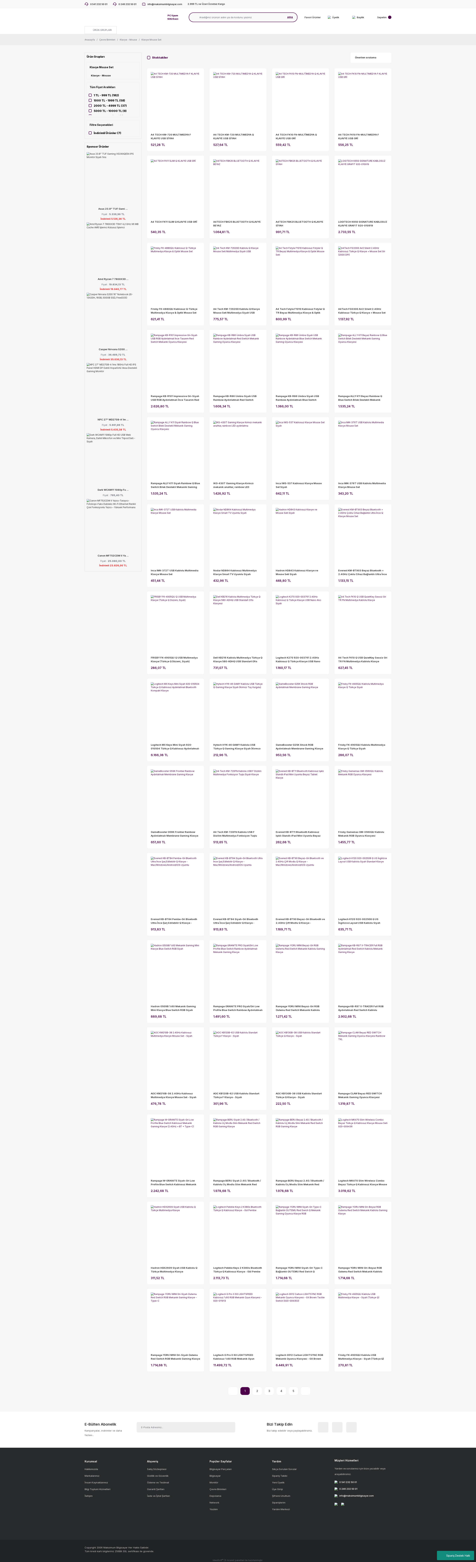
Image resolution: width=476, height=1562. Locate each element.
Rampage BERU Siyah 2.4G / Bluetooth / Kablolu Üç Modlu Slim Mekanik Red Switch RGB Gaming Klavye (237, 1182)
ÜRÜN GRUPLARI (102, 29)
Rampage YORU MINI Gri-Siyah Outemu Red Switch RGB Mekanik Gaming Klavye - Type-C (175, 1357)
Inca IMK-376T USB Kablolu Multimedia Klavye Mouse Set (362, 485)
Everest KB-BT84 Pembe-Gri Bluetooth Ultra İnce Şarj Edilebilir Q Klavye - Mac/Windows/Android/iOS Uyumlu (174, 921)
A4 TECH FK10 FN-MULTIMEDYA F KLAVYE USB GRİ (358, 136)
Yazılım (214, 1509)
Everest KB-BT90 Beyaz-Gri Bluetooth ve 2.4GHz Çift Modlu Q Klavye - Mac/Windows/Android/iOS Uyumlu (300, 921)
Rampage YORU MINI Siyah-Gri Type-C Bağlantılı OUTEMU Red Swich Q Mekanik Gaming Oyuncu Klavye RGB (299, 1269)
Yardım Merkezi (281, 1509)
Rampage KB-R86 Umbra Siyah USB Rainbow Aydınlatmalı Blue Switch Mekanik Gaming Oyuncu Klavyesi (297, 398)
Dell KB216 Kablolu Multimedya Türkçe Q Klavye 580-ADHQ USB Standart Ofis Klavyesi (237, 659)
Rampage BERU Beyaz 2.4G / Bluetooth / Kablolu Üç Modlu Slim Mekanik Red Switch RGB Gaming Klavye (300, 1182)
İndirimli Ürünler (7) (107, 133)
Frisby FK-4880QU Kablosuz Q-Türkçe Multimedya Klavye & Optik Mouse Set (174, 310)
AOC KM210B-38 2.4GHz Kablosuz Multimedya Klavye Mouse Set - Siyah (173, 1095)
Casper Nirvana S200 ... (113, 349)
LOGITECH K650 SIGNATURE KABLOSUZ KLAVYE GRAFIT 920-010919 (362, 223)
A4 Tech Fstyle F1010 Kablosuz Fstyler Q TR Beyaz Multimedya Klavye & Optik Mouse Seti (300, 310)
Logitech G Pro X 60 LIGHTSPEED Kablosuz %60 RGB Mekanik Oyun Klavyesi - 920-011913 (233, 1357)
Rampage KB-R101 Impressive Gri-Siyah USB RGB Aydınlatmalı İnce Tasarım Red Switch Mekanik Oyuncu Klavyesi (175, 398)
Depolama (215, 1495)
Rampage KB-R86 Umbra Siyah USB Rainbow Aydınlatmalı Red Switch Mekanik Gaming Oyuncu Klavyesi (235, 398)
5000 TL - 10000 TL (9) (110, 111)
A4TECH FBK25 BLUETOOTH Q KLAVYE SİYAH (299, 223)
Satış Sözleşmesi (156, 1469)
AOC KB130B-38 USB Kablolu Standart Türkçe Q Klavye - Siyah (299, 1095)
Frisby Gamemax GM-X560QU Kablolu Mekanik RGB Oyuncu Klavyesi (361, 833)
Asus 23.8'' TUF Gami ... (113, 208)
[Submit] (228, 1427)
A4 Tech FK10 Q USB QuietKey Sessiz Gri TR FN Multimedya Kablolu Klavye (362, 659)
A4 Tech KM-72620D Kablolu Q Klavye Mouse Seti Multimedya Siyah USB (236, 310)
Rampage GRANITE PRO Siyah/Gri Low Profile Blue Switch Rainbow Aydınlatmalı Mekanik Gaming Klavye (238, 1008)
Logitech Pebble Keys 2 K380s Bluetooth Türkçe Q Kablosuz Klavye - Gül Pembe (237, 1269)
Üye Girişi (277, 1489)
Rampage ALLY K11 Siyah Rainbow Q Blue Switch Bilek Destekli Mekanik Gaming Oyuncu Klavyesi (175, 485)
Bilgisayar (215, 1475)
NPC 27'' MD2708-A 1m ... (113, 419)
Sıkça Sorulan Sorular (284, 1469)
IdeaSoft (218, 1560)
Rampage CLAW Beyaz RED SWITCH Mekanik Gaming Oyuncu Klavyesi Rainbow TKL (360, 1095)
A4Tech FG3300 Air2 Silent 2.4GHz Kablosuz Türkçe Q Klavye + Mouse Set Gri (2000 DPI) (361, 310)
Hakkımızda (91, 1469)
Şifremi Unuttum (281, 1495)
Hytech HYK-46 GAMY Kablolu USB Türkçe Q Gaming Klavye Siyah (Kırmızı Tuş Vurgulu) (237, 746)
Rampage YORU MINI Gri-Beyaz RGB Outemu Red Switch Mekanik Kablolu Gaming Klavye (360, 1269)
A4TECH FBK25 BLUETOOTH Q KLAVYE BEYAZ (237, 223)
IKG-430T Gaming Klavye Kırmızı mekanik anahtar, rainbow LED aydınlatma (233, 485)
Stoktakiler (160, 57)
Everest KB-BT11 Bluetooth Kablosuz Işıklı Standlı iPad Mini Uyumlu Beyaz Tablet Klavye (298, 834)
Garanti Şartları (155, 1489)
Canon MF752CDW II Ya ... (113, 555)
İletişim (89, 1495)
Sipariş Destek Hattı (458, 1555)
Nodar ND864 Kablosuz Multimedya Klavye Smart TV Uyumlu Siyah (235, 572)
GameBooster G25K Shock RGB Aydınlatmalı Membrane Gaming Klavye (299, 746)
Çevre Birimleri (218, 1489)
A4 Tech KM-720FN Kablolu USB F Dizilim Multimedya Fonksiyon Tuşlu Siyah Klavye (235, 834)
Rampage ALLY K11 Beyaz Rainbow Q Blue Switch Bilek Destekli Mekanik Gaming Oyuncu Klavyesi (360, 398)
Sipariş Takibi (279, 1475)
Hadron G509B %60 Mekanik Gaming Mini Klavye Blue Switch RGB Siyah (173, 1008)
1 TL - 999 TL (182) (106, 95)
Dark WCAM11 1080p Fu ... (113, 489)
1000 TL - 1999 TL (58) (109, 100)
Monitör (214, 1482)
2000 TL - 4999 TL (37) (110, 105)
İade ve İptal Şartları (158, 1495)
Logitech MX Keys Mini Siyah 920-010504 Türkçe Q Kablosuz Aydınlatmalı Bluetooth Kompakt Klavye (175, 746)
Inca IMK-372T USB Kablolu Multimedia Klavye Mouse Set (174, 572)
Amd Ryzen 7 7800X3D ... (113, 278)
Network (214, 1502)
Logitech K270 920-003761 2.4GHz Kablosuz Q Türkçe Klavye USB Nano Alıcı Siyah (298, 659)
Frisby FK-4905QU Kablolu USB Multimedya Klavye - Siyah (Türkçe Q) (361, 1356)
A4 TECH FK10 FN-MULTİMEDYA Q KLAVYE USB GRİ (296, 136)
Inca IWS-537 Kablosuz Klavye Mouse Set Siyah (299, 485)
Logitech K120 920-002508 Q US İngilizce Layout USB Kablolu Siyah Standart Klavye (359, 921)
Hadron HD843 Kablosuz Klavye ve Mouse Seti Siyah (297, 572)
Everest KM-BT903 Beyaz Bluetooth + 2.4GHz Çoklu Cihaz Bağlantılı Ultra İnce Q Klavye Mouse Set (362, 572)
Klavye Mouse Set (151, 39)
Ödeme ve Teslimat (158, 1482)
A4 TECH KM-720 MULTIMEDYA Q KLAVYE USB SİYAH (233, 136)
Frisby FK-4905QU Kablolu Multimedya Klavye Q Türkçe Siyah (361, 746)
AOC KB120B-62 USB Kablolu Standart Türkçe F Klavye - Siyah (236, 1095)
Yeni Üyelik (278, 1482)
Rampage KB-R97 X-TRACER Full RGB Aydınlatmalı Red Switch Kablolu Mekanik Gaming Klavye (361, 1008)
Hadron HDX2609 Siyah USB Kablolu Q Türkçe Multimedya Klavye (174, 1269)
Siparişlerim (278, 1502)
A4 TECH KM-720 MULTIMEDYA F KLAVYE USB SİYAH (171, 136)
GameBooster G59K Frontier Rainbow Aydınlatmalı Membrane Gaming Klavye (174, 833)
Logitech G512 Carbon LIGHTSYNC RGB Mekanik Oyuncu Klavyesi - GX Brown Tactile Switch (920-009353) (299, 1357)
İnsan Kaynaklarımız (96, 1482)
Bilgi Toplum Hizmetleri (97, 1489)
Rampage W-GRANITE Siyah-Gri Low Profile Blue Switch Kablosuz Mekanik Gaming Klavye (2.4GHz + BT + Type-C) (175, 1182)
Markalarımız (92, 1475)
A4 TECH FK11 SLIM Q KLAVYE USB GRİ (174, 221)
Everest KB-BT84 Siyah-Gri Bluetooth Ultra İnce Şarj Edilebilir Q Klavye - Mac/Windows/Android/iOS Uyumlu (235, 921)
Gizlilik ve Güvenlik (157, 1475)
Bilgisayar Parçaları (221, 1469)
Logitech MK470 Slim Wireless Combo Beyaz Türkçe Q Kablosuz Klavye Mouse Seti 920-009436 (362, 1182)
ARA (290, 17)
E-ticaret (229, 1560)
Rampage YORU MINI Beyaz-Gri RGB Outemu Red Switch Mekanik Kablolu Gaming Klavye (298, 1008)
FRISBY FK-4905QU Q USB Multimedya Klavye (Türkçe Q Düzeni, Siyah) (174, 659)
